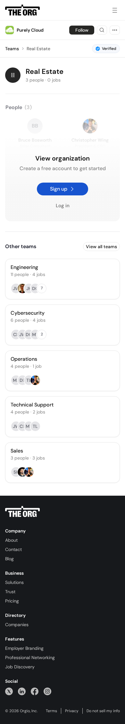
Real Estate (38, 48)
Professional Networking (30, 657)
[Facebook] (34, 691)
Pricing (12, 601)
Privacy (72, 710)
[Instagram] (47, 691)
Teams (12, 48)
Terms (51, 710)
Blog (9, 559)
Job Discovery (20, 667)
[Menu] (115, 10)
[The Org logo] (22, 511)
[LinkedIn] (22, 691)
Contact (13, 549)
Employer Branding (24, 648)
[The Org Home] (22, 10)
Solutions (14, 582)
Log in (63, 206)
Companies (17, 624)
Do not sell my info (103, 710)
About (11, 540)
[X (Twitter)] (9, 691)
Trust (10, 591)
